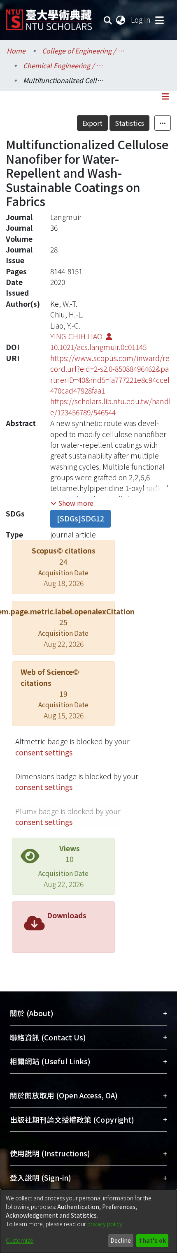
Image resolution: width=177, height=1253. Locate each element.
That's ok (152, 1240)
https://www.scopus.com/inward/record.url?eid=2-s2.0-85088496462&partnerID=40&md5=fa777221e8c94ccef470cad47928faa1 (110, 374)
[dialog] (88, 1221)
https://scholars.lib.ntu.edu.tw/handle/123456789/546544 (110, 406)
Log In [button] (141, 19)
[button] (72, 503)
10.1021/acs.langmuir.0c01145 (98, 347)
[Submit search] (108, 20)
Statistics (129, 123)
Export (92, 123)
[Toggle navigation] (159, 20)
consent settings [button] (43, 752)
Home (16, 51)
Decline (120, 1240)
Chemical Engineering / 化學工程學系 (64, 65)
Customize (19, 1240)
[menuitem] (121, 19)
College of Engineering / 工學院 (83, 51)
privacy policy (104, 1224)
